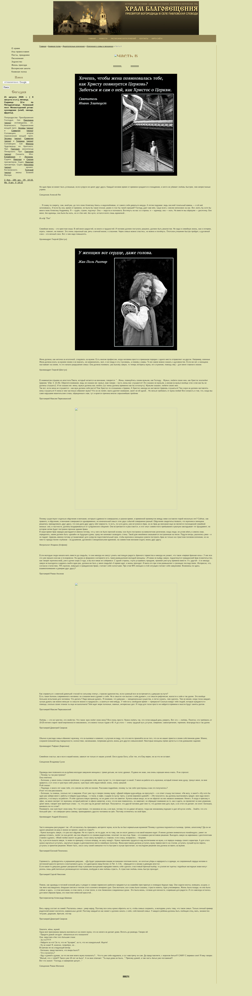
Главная (42, 46)
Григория (15, 149)
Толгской (29, 170)
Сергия (30, 159)
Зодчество (17, 62)
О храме (16, 48)
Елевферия (9, 157)
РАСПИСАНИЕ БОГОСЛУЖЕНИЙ (123, 38)
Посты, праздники (21, 55)
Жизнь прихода (19, 65)
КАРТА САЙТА (157, 38)
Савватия (15, 130)
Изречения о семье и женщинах (100, 46)
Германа (20, 141)
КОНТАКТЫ (143, 38)
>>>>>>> (135, 66)
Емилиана (28, 120)
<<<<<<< (117, 66)
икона (7, 123)
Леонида (28, 157)
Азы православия (20, 52)
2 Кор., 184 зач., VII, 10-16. (18, 180)
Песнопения (17, 58)
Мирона (29, 143)
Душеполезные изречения (74, 46)
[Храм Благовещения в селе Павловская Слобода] (126, 18)
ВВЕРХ (126, 976)
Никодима (28, 164)
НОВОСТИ (103, 38)
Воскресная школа (21, 68)
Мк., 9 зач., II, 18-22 (13, 182)
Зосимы (22, 128)
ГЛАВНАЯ (92, 38)
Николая (17, 159)
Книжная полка (19, 72)
